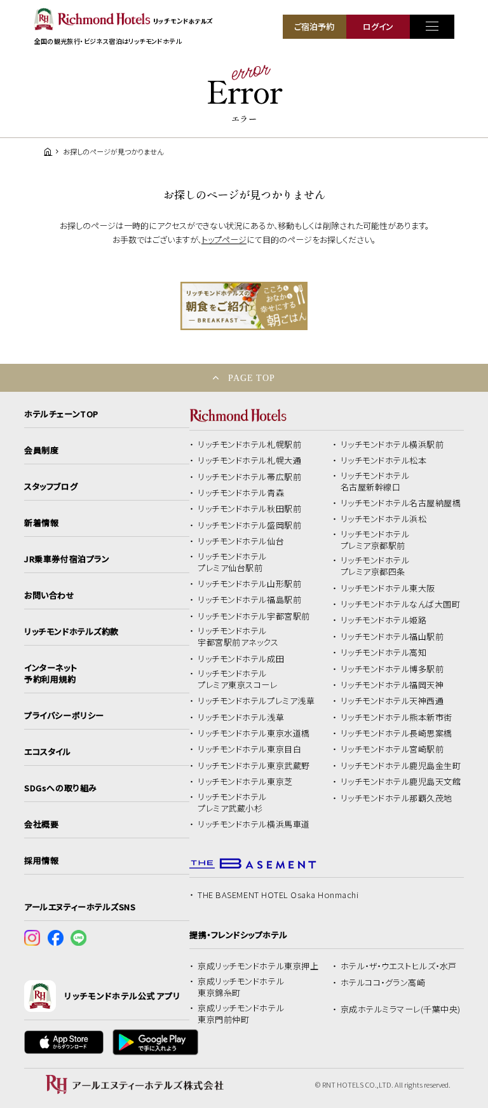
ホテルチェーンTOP (61, 414)
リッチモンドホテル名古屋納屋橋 (401, 503)
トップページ (224, 239)
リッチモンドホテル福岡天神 (392, 685)
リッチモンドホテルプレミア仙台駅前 (232, 562)
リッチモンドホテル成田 (241, 659)
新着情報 (41, 523)
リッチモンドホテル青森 (241, 493)
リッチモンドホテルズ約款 (71, 631)
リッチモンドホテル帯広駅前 (249, 477)
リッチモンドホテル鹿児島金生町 (401, 766)
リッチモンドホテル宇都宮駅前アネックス (238, 636)
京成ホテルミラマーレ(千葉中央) (401, 1009)
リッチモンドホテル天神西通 (392, 701)
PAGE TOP (251, 378)
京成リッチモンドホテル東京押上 (258, 966)
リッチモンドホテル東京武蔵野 (253, 766)
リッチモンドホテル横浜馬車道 (253, 824)
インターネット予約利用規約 (50, 673)
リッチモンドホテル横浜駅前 (392, 444)
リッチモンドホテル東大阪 (388, 588)
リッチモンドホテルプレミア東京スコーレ (237, 679)
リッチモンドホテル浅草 (241, 717)
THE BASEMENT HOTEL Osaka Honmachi (278, 895)
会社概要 (41, 824)
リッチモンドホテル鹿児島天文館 (401, 781)
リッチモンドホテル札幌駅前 (249, 444)
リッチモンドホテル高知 (384, 652)
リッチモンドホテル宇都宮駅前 (253, 616)
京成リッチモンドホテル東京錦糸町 (241, 987)
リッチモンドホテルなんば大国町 (401, 604)
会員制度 (41, 450)
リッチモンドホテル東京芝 (245, 781)
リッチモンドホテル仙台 (241, 541)
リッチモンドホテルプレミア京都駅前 (375, 540)
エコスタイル (47, 752)
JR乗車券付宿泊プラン (66, 559)
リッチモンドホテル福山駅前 (392, 636)
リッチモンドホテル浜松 (384, 519)
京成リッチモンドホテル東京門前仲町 (241, 1013)
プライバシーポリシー (64, 715)
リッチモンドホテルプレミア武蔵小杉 (232, 802)
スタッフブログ (51, 486)
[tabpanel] (244, 306)
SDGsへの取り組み (60, 788)
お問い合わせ (49, 595)
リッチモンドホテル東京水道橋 (253, 733)
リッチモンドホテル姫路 (384, 620)
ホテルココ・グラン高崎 (383, 982)
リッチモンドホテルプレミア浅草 (256, 701)
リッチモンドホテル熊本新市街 (396, 717)
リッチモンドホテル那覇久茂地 (396, 798)
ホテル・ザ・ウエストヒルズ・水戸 (399, 966)
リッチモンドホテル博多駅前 (392, 669)
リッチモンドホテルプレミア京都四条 (375, 566)
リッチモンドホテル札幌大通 (249, 460)
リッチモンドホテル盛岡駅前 (249, 525)
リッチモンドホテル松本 (384, 460)
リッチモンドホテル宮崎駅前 (392, 749)
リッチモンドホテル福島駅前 (249, 600)
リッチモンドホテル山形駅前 (249, 584)
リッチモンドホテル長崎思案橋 (396, 733)
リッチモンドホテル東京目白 (249, 749)
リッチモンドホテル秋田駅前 (249, 509)
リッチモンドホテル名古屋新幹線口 (375, 481)
